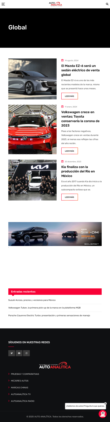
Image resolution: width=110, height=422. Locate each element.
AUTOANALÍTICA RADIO (22, 401)
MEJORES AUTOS (19, 380)
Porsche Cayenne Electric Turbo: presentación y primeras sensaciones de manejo (49, 315)
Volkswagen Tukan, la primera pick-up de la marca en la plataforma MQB (44, 307)
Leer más (69, 96)
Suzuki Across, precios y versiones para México (32, 300)
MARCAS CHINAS (19, 387)
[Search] (107, 4)
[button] (103, 414)
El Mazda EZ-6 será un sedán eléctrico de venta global (80, 70)
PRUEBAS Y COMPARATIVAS (25, 374)
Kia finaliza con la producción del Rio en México (78, 171)
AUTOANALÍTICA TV (21, 394)
